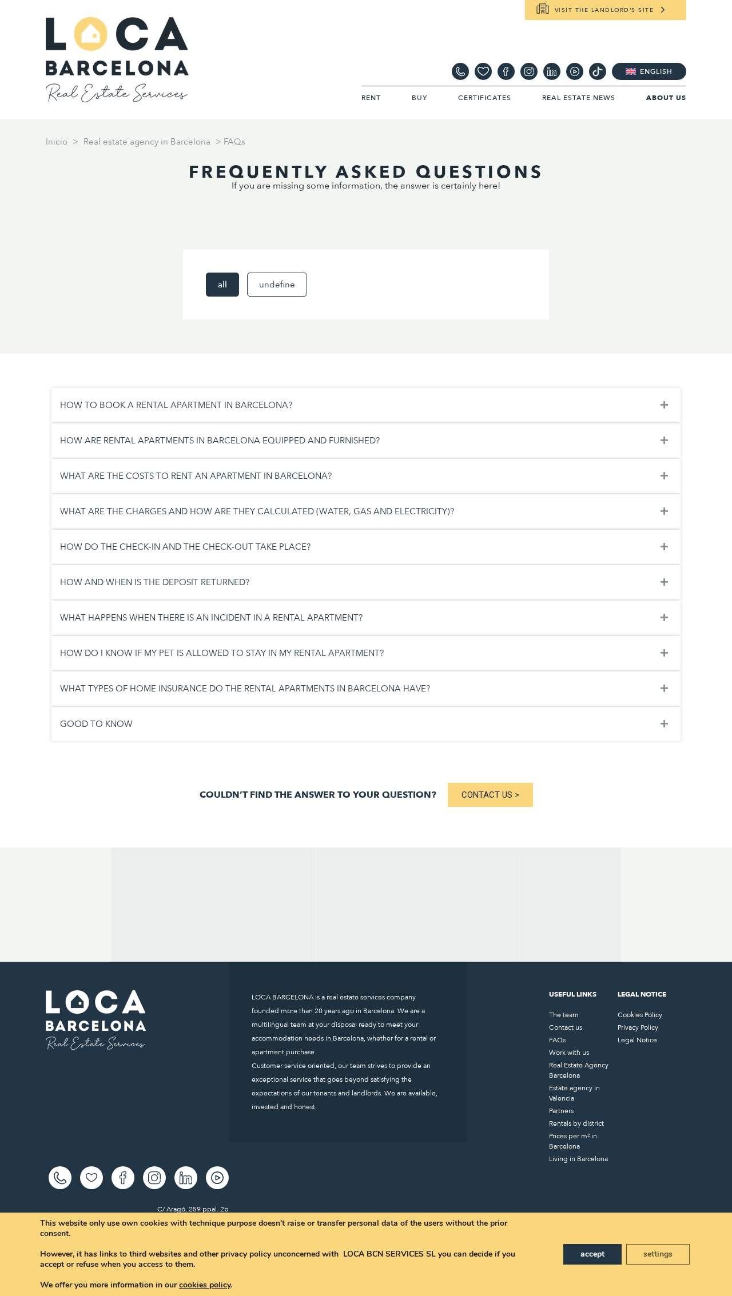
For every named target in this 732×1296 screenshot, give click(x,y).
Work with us (569, 1052)
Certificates (484, 98)
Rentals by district (576, 1123)
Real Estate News (578, 98)
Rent (371, 98)
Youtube (574, 71)
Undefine (277, 284)
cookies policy (204, 1284)
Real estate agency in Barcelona (146, 142)
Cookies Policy (640, 1014)
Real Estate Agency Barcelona (578, 1070)
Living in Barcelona (578, 1158)
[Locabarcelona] (117, 97)
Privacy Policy (638, 1027)
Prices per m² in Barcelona (573, 1141)
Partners (561, 1110)
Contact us (565, 1027)
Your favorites (483, 71)
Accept (592, 1254)
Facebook (506, 71)
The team (564, 1014)
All (222, 284)
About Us (666, 98)
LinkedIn (551, 71)
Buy (419, 98)
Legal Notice (637, 1040)
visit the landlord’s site (604, 10)
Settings (658, 1254)
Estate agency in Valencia (574, 1093)
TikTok (597, 71)
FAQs (557, 1040)
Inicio (56, 142)
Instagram (529, 71)
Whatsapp (460, 71)
